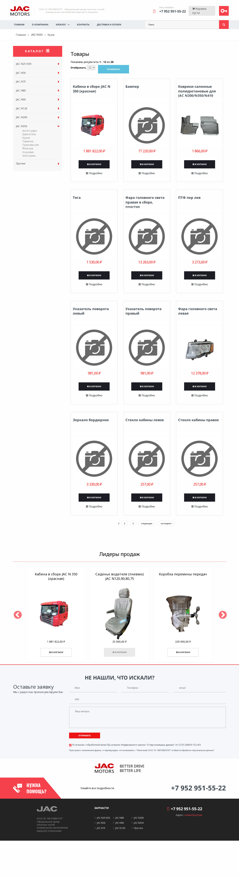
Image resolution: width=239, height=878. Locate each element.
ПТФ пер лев (189, 197)
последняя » (167, 523)
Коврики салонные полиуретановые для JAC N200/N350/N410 (197, 91)
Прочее (20, 163)
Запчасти (101, 808)
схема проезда (193, 815)
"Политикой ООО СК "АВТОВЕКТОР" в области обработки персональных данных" (175, 750)
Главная (19, 24)
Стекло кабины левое (144, 420)
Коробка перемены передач (183, 574)
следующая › (147, 523)
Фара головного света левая (197, 311)
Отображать (78, 67)
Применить (113, 69)
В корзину (95, 164)
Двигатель (29, 134)
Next (222, 614)
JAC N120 (21, 108)
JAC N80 (21, 90)
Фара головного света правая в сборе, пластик (144, 202)
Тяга (77, 197)
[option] (56, 614)
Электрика (28, 155)
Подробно (95, 173)
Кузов (26, 137)
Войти (224, 11)
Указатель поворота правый (143, 311)
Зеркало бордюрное (91, 420)
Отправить (84, 735)
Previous (17, 614)
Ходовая (28, 152)
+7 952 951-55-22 (172, 11)
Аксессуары (29, 130)
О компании (40, 24)
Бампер (132, 86)
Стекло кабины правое (198, 420)
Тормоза (27, 141)
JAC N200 (21, 117)
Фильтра (27, 148)
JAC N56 (21, 72)
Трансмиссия (30, 145)
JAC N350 (37, 34)
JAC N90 (21, 99)
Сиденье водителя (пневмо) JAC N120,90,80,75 (119, 576)
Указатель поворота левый (91, 311)
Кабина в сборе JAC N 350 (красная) (91, 88)
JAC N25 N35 (24, 64)
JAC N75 (21, 81)
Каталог (61, 24)
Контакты (83, 24)
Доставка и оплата (109, 24)
